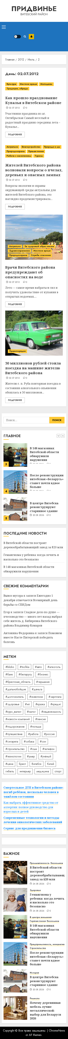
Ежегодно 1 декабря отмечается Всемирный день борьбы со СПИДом (30, 600)
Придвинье (34, 9)
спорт (58, 771)
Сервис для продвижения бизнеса (29, 828)
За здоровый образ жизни (39, 246)
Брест (22, 764)
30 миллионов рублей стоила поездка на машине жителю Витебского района (33, 368)
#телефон (48, 749)
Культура (11, 84)
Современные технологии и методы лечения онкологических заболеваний (32, 820)
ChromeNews (57, 1031)
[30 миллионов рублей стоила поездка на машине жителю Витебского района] (34, 333)
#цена (9, 764)
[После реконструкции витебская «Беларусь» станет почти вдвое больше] (15, 482)
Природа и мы (52, 146)
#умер (31, 756)
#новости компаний (17, 719)
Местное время (28, 84)
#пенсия (40, 719)
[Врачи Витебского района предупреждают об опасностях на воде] (34, 237)
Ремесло (35, 998)
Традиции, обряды (17, 88)
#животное (36, 697)
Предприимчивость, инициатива (48, 944)
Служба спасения (41, 255)
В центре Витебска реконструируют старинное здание (44, 507)
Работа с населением (19, 155)
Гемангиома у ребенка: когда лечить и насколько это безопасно (47, 900)
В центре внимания (40, 917)
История (34, 972)
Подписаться (31, 36)
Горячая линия (38, 921)
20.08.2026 (38, 515)
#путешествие (13, 734)
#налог (31, 712)
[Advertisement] (50, 37)
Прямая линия (36, 151)
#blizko (9, 667)
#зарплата (54, 697)
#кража (40, 704)
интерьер (25, 771)
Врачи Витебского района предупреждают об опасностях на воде (30, 272)
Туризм (39, 155)
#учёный (45, 756)
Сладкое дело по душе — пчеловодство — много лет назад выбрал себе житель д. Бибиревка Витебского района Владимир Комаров (32, 618)
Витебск (36, 764)
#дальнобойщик (15, 689)
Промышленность (40, 863)
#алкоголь (54, 667)
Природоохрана (16, 151)
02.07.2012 (14, 108)
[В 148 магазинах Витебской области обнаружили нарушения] (15, 455)
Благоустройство (31, 146)
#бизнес (42, 674)
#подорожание (15, 727)
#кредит (55, 704)
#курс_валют (13, 712)
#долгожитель (14, 697)
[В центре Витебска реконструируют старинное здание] (15, 509)
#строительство (15, 749)
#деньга (37, 689)
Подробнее (15, 134)
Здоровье (35, 890)
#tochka (24, 667)
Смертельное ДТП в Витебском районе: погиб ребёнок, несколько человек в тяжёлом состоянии (33, 792)
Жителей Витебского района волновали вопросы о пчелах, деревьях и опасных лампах (33, 170)
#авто (38, 667)
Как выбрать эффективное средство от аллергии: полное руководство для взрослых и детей (30, 807)
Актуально (12, 146)
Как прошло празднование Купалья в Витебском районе (33, 100)
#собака (29, 742)
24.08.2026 (38, 884)
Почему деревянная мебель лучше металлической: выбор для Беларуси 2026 (45, 1010)
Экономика (56, 863)
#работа (33, 734)
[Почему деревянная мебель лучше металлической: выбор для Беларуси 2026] (15, 1008)
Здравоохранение (19, 250)
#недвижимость (51, 712)
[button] (4, 26)
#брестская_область (18, 682)
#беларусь (25, 674)
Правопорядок (17, 351)
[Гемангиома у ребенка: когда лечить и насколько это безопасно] (15, 900)
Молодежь (46, 84)
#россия (49, 734)
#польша (35, 727)
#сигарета (11, 742)
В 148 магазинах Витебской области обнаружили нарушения (44, 454)
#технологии (13, 756)
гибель (9, 771)
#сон (43, 742)
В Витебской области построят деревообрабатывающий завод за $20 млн (33, 545)
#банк (9, 674)
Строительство (38, 948)
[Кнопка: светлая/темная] (17, 36)
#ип (27, 704)
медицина (42, 771)
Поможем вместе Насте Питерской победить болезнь (32, 637)
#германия (43, 682)
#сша (33, 749)
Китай (50, 764)
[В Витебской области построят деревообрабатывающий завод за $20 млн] (15, 873)
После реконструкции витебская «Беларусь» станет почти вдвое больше (46, 481)
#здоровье (12, 704)
